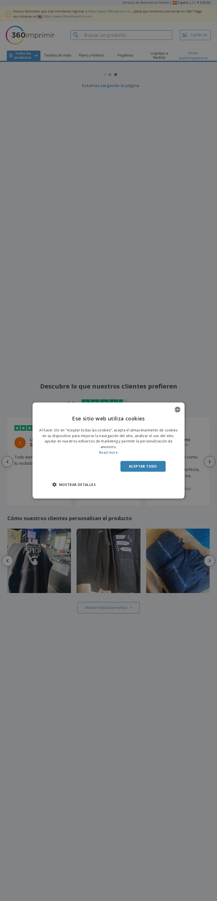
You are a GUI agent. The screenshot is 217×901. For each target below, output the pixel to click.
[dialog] (108, 450)
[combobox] (177, 409)
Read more (108, 452)
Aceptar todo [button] (143, 466)
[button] (74, 484)
